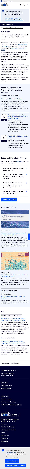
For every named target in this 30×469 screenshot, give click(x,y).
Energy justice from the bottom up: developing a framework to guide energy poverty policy (12, 185)
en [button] (20, 4)
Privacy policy (5, 435)
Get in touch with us (6, 385)
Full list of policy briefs (9, 199)
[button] (10, 363)
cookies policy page (11, 452)
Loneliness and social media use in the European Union (13, 169)
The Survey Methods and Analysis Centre (13, 27)
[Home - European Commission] (4, 4)
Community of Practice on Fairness (11, 99)
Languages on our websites (8, 429)
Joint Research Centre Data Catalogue (11, 404)
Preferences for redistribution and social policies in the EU (13, 192)
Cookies (3, 432)
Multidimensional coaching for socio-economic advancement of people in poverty (18, 116)
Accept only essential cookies (16, 465)
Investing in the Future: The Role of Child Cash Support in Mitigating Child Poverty (13, 176)
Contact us (4, 424)
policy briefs (19, 161)
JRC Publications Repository (8, 402)
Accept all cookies (12, 461)
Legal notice (4, 438)
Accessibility (4, 441)
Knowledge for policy (6, 399)
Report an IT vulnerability (7, 427)
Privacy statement (6, 388)
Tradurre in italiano (9, 18)
